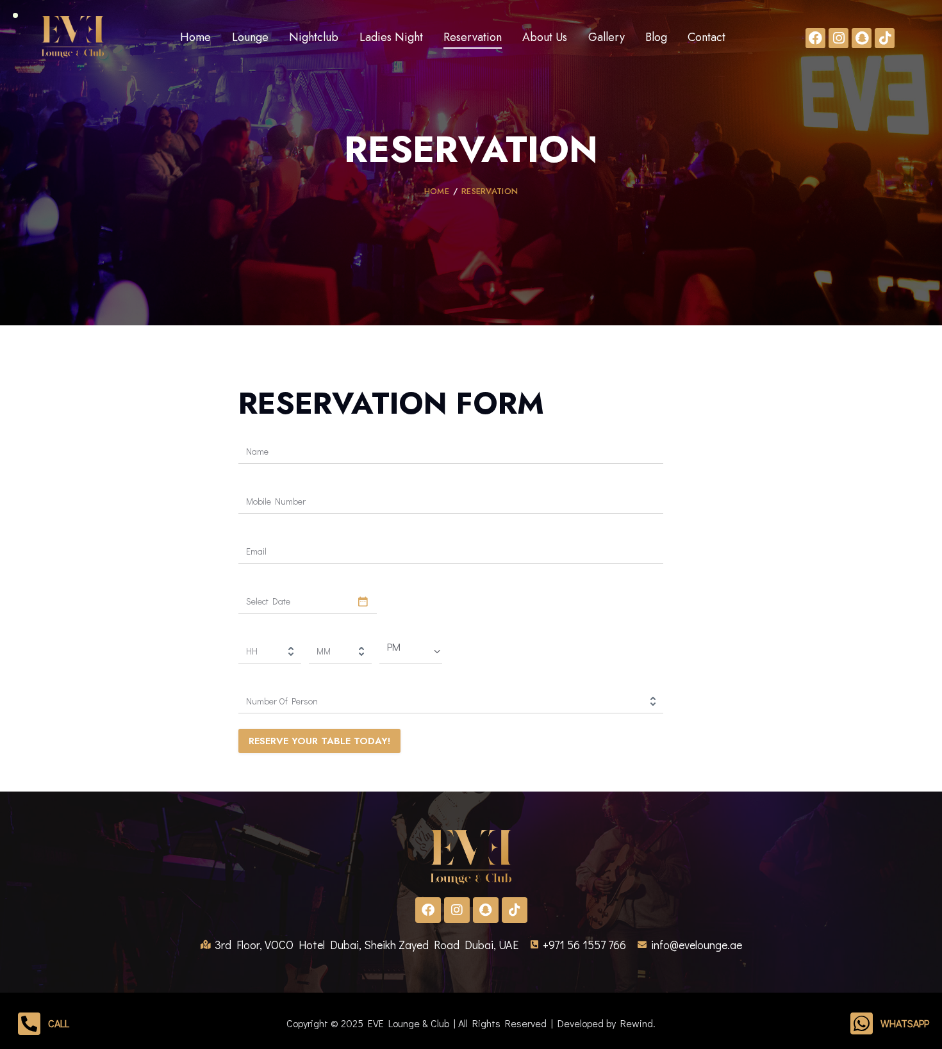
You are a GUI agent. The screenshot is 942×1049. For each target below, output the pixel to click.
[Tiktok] (885, 38)
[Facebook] (815, 38)
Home (436, 191)
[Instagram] (838, 38)
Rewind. (638, 1023)
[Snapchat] (862, 38)
